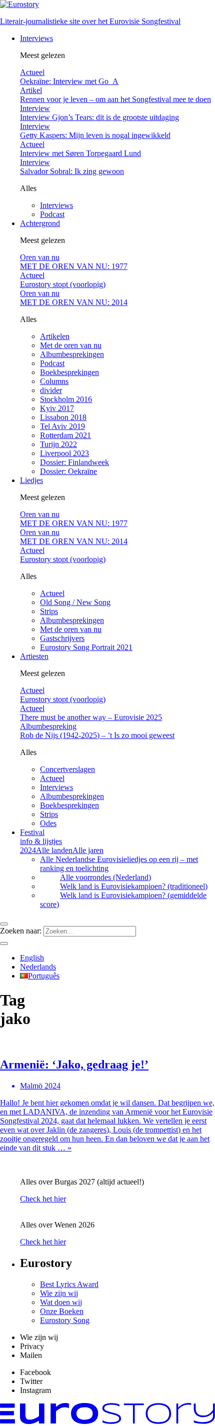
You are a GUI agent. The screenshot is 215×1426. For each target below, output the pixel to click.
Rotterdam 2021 (65, 435)
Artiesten (34, 656)
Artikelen (55, 336)
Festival (41, 837)
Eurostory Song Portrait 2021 (86, 647)
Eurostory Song (65, 1320)
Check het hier (43, 1198)
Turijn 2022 (58, 444)
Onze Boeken (62, 1311)
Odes (48, 823)
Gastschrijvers (62, 638)
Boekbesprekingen (69, 372)
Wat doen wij (61, 1302)
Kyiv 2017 (57, 408)
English (32, 958)
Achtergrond (40, 223)
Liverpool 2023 (64, 453)
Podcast (52, 214)
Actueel (52, 593)
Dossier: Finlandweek (74, 462)
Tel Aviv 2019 (62, 426)
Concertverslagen (67, 769)
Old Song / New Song (75, 602)
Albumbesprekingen (72, 354)
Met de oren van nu (71, 345)
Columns (54, 381)
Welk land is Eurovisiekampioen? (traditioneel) (134, 886)
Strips (49, 611)
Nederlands (38, 966)
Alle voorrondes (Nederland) (105, 877)
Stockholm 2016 (66, 399)
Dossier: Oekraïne (68, 471)
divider (51, 390)
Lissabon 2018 (63, 417)
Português (44, 976)
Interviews (36, 38)
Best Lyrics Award (69, 1284)
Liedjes (31, 480)
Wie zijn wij (59, 1293)
